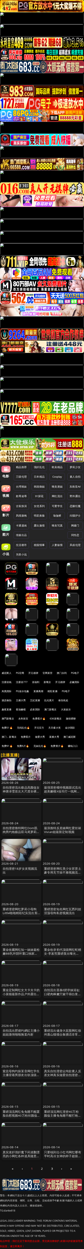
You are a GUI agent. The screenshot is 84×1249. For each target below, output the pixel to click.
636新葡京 (56, 718)
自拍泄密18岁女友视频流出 (20, 870)
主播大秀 (21, 700)
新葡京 (47, 682)
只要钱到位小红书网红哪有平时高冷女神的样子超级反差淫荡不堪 (62, 1156)
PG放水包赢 (22, 691)
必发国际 (35, 709)
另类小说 (21, 554)
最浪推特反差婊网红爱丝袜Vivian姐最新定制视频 (62, 830)
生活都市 (21, 545)
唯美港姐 (57, 486)
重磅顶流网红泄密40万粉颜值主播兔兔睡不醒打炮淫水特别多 (62, 1115)
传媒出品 (21, 535)
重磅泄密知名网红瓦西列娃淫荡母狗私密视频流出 (62, 911)
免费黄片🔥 (57, 746)
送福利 (35, 682)
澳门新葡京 (50, 709)
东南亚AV (75, 486)
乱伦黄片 (49, 700)
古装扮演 (21, 506)
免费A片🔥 (23, 746)
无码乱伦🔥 (23, 727)
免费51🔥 (7, 727)
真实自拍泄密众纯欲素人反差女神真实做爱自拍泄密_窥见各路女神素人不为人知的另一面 (62, 1077)
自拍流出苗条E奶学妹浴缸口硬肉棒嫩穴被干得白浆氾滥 (62, 994)
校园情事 (39, 545)
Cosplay (57, 476)
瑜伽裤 (57, 515)
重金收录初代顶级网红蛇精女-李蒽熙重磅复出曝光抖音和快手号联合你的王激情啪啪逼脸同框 (62, 955)
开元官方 (39, 727)
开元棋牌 (33, 673)
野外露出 (75, 496)
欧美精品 (57, 467)
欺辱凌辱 (21, 496)
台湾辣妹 (21, 486)
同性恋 (75, 535)
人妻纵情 (57, 545)
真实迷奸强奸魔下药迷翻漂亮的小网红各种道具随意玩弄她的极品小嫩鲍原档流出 (21, 1156)
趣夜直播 (7, 709)
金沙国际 (70, 727)
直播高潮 (38, 691)
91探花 (39, 496)
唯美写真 (57, 525)
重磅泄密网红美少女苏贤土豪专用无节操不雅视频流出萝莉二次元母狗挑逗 (62, 872)
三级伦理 (21, 476)
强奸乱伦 (39, 467)
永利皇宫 (23, 718)
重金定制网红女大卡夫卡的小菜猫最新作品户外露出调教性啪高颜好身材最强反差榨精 (21, 996)
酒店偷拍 (7, 700)
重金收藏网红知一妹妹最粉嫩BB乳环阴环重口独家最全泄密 (21, 953)
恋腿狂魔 (75, 506)
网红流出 (57, 496)
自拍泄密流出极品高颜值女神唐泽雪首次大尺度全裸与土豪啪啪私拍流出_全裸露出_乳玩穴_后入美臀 (21, 793)
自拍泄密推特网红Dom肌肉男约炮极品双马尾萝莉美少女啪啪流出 (21, 832)
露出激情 (39, 525)
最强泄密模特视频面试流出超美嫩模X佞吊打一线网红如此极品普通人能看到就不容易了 (62, 793)
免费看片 (26, 737)
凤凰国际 (7, 691)
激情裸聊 (71, 718)
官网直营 (48, 673)
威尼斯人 (7, 673)
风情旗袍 (21, 515)
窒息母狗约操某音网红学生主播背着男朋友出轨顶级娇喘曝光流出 (21, 1075)
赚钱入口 (73, 746)
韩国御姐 (39, 486)
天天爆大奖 (54, 727)
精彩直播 (52, 691)
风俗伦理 (75, 545)
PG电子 (75, 673)
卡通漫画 (21, 525)
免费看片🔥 (38, 718)
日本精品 (39, 476)
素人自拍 (75, 476)
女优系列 (39, 506)
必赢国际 (75, 682)
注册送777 (22, 682)
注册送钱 (7, 682)
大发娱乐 (66, 709)
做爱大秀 (40, 737)
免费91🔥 (7, 746)
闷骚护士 (75, 515)
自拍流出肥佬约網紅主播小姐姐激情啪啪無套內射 (21, 1032)
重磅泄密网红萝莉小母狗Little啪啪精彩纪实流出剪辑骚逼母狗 (20, 913)
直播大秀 (54, 737)
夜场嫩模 (21, 709)
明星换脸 (39, 515)
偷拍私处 (63, 700)
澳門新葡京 (8, 718)
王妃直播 (35, 700)
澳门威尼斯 (69, 737)
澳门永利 (62, 673)
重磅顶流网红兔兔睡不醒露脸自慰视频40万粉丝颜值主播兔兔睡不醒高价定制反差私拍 (21, 1117)
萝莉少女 (75, 467)
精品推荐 (21, 467)
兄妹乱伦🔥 (39, 746)
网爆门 (75, 525)
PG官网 (20, 673)
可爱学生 (57, 506)
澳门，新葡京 (9, 737)
